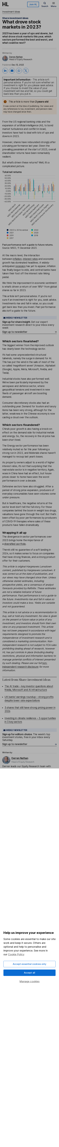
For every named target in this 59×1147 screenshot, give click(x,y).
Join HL (33, 4)
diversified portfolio (15, 543)
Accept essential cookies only (29, 964)
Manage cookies (29, 981)
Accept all (29, 972)
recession (20, 266)
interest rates (30, 259)
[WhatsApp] (19, 71)
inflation (17, 259)
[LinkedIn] (5, 71)
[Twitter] (26, 71)
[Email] (12, 71)
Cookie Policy (16, 954)
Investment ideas (11, 11)
